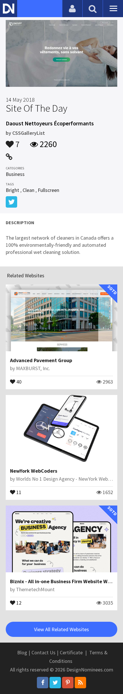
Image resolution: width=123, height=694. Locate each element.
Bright (12, 190)
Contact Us (43, 652)
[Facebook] (42, 682)
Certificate (71, 652)
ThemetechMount (35, 589)
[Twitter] (55, 682)
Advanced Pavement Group (41, 360)
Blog (22, 652)
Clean (28, 190)
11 (18, 492)
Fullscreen (48, 190)
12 (18, 602)
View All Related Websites (61, 629)
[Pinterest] (68, 682)
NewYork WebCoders (33, 471)
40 (18, 381)
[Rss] (80, 682)
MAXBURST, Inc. (33, 368)
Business (15, 174)
